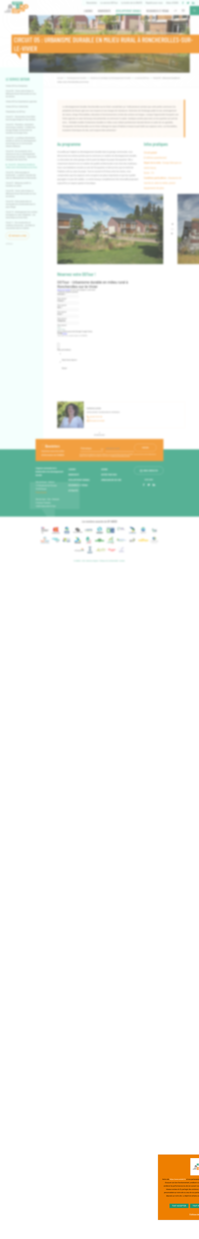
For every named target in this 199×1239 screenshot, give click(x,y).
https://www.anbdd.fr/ (178, 1179)
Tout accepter (179, 1206)
